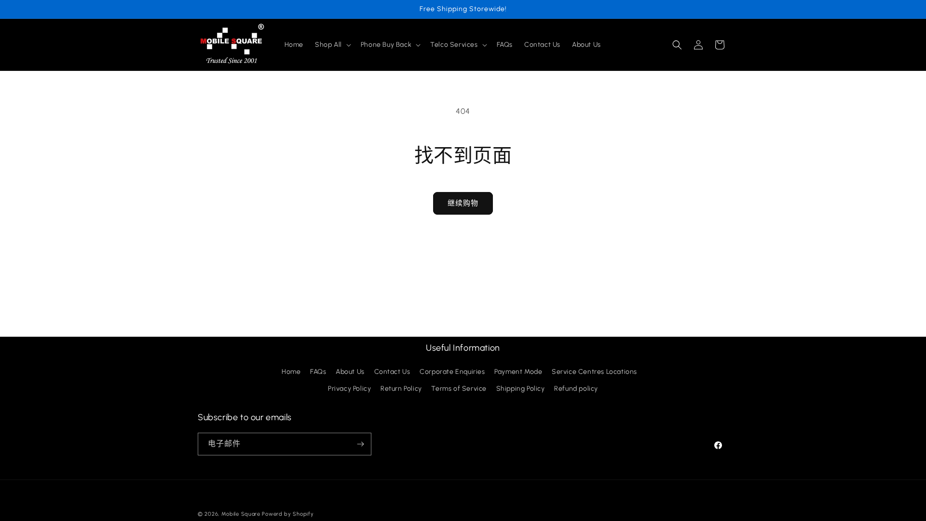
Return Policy (401, 389)
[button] (332, 45)
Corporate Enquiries (452, 372)
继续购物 (463, 203)
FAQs (318, 372)
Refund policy (576, 389)
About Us (350, 372)
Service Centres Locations (594, 372)
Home (291, 372)
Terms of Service (459, 389)
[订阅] (360, 444)
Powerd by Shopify (287, 514)
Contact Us (392, 372)
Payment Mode (518, 372)
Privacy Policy (349, 389)
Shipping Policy (520, 389)
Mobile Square (240, 514)
